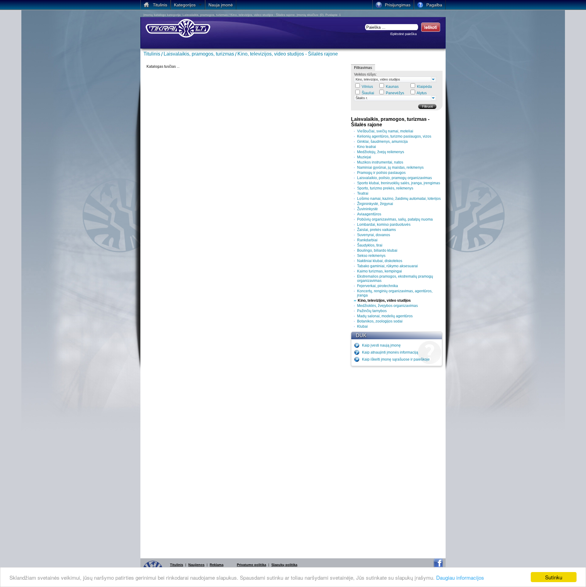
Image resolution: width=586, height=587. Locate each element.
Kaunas (392, 87)
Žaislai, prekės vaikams (376, 230)
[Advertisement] (397, 460)
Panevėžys (395, 93)
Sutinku (553, 577)
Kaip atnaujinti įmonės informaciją (390, 352)
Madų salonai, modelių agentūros (385, 316)
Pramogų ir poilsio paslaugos (381, 173)
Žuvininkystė (367, 209)
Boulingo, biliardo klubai (377, 250)
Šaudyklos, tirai (369, 245)
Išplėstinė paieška (403, 34)
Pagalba (434, 4)
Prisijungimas (398, 4)
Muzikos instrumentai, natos (380, 162)
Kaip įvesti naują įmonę (381, 345)
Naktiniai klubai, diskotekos (379, 261)
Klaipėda (424, 87)
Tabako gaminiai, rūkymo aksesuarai (387, 266)
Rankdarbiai (367, 240)
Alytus (422, 93)
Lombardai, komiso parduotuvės (384, 224)
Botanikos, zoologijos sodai (380, 321)
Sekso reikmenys (371, 256)
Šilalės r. (362, 98)
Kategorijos (185, 4)
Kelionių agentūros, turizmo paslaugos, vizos (394, 136)
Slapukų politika (284, 565)
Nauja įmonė (220, 4)
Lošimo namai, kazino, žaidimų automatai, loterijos (399, 198)
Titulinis (151, 53)
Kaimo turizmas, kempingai (379, 271)
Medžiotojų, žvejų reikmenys (380, 152)
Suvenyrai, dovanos (373, 235)
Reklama (216, 565)
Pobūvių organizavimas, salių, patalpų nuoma (395, 219)
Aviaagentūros (369, 214)
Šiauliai (368, 93)
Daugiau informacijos (460, 577)
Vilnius (367, 87)
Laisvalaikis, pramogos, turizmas (199, 53)
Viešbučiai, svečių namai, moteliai (385, 131)
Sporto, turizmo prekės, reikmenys (385, 188)
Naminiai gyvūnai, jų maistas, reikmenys (390, 167)
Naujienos (196, 565)
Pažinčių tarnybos (372, 311)
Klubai (362, 326)
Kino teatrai (366, 147)
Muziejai (364, 157)
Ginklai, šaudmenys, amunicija (382, 141)
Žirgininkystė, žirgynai (375, 204)
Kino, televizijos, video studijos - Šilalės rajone (287, 53)
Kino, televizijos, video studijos (378, 79)
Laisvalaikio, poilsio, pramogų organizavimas (394, 178)
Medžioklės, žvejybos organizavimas (387, 306)
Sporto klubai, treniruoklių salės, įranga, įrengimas (398, 183)
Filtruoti (427, 106)
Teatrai (362, 193)
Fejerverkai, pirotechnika (377, 286)
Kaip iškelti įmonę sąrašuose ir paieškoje (396, 359)
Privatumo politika (251, 565)
